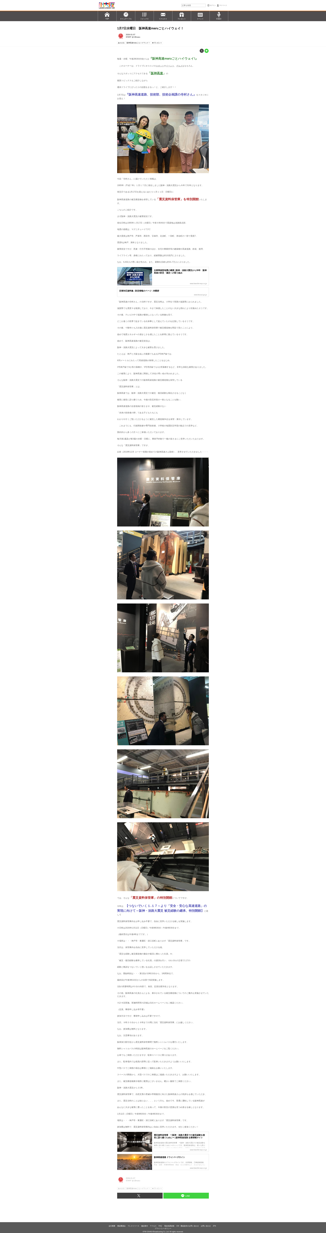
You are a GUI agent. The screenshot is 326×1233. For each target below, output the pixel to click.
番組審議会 (121, 1226)
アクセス (153, 1226)
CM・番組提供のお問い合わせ (187, 1226)
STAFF (128, 37)
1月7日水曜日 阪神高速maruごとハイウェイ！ (150, 28)
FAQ (160, 1226)
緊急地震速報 (169, 1226)
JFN (214, 1226)
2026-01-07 (130, 35)
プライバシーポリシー (163, 1228)
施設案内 (144, 1226)
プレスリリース (133, 1226)
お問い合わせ (206, 1226)
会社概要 (112, 1226)
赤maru (137, 37)
